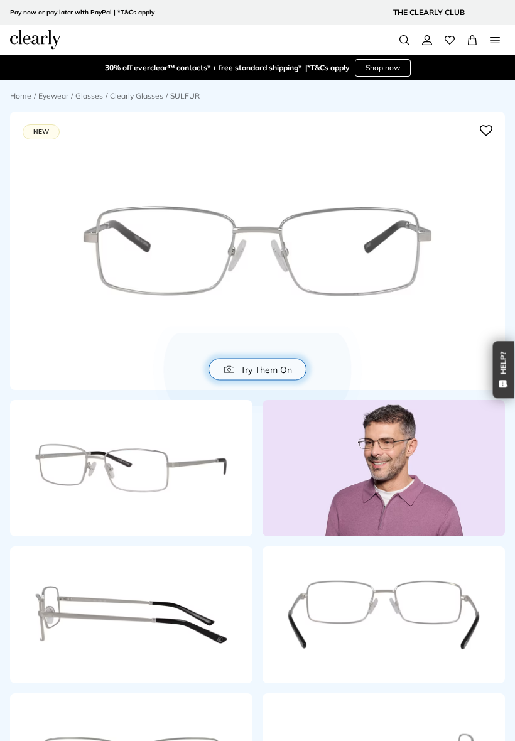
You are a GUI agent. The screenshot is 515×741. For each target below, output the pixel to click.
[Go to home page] (35, 39)
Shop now (383, 67)
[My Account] (427, 40)
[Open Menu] (495, 40)
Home (20, 95)
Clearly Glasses (136, 95)
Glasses (89, 95)
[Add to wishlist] (486, 130)
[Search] (404, 40)
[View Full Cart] (472, 40)
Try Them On (266, 369)
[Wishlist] (450, 40)
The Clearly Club (429, 12)
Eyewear (53, 95)
